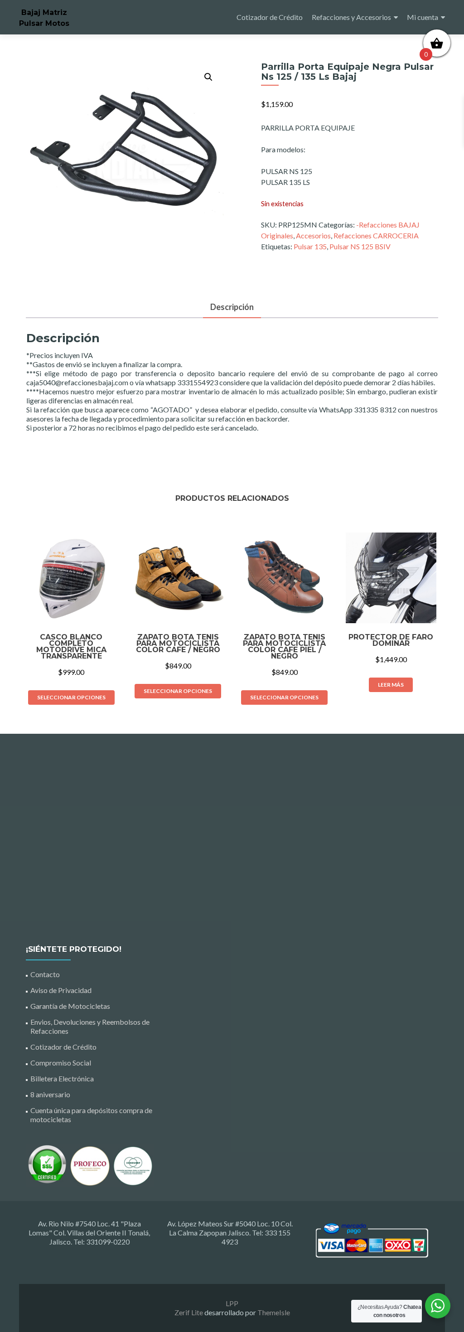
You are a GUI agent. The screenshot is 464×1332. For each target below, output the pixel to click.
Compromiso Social (60, 1062)
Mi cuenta (422, 17)
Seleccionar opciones (71, 697)
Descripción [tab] (232, 307)
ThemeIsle (273, 1312)
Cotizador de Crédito (270, 17)
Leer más (391, 684)
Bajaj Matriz (44, 12)
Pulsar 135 (310, 246)
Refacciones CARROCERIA (376, 235)
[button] (208, 77)
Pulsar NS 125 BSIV (360, 246)
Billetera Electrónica (62, 1078)
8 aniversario (50, 1094)
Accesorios (313, 235)
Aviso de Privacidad (61, 990)
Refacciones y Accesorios (351, 17)
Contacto (45, 974)
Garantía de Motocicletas (70, 1006)
